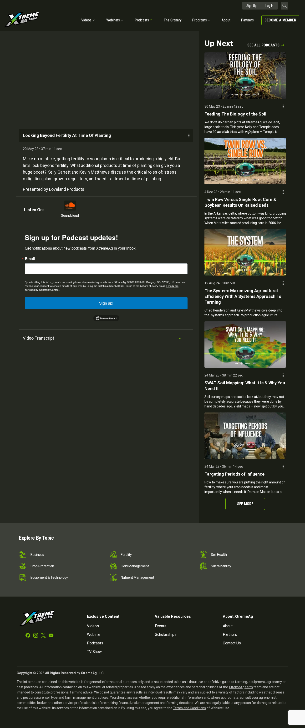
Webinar (94, 634)
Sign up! (106, 303)
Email (30, 259)
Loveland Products (66, 189)
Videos (86, 20)
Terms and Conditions (189, 708)
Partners (247, 20)
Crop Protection (42, 566)
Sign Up (251, 6)
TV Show (94, 651)
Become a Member (280, 20)
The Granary (173, 20)
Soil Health (219, 555)
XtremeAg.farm (241, 687)
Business (37, 555)
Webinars (113, 20)
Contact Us (232, 643)
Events (160, 626)
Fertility (126, 555)
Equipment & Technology (49, 577)
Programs (199, 20)
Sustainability (221, 566)
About (226, 20)
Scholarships (166, 634)
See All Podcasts (263, 45)
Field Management (135, 566)
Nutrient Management (137, 577)
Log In (269, 6)
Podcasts (142, 20)
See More (245, 504)
